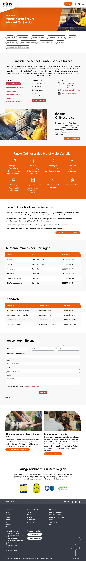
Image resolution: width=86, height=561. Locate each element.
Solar (7, 522)
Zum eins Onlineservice (72, 138)
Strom (7, 512)
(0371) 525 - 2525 (68, 83)
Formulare (72, 37)
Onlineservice (66, 225)
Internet (7, 517)
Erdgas (7, 515)
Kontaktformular (12, 42)
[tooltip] (46, 138)
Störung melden (23, 37)
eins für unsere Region (55, 512)
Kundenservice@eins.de (71, 90)
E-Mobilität (8, 524)
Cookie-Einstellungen (46, 558)
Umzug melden (10, 98)
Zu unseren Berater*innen (53, 454)
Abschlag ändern (11, 91)
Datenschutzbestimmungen (32, 386)
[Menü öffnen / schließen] (83, 4)
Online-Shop (53, 522)
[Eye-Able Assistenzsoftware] (79, 4)
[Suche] (75, 4)
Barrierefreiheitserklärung (30, 558)
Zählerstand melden (12, 94)
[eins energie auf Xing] (72, 502)
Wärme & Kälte (31, 519)
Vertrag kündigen (34, 534)
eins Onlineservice (14, 84)
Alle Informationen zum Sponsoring (17, 449)
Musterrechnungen (38, 37)
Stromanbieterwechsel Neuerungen (18, 47)
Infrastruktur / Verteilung (56, 517)
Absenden (43, 392)
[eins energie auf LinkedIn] (68, 502)
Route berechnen (40, 100)
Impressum (8, 558)
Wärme (7, 519)
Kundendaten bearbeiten (13, 87)
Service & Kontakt (10, 548)
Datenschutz (17, 558)
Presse (51, 519)
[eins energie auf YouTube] (65, 502)
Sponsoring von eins (55, 515)
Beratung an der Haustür (28, 42)
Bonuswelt (10, 37)
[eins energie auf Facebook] (79, 502)
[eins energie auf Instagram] (76, 502)
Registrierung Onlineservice (56, 37)
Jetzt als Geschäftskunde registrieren (68, 233)
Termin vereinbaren (69, 93)
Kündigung (60, 42)
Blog (50, 524)
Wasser (7, 527)
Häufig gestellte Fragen (13, 101)
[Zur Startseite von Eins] (8, 4)
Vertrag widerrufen (46, 42)
